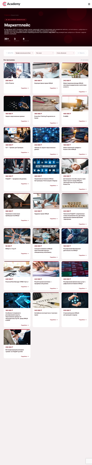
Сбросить (82, 53)
